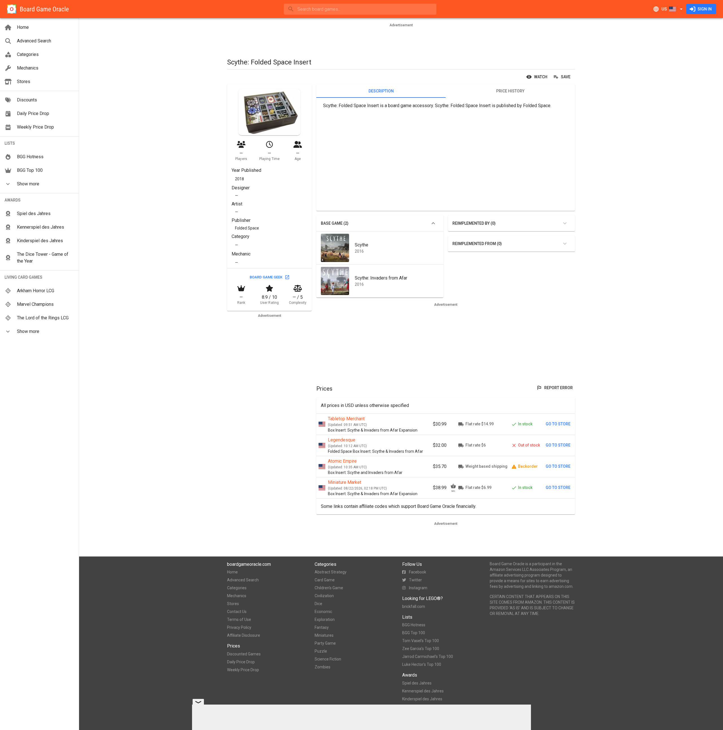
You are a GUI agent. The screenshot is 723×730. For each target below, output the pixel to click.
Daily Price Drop (241, 662)
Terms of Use (239, 619)
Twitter (415, 580)
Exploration (325, 619)
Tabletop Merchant (346, 418)
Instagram (418, 588)
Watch (540, 77)
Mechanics (236, 595)
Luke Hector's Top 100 (421, 664)
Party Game (325, 643)
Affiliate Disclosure (243, 635)
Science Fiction (328, 659)
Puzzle (321, 651)
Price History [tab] (510, 91)
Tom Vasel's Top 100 (420, 640)
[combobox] (360, 9)
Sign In (705, 9)
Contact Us (237, 611)
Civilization (324, 595)
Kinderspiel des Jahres (422, 699)
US (664, 9)
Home (232, 572)
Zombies (322, 667)
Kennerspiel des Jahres (423, 691)
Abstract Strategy (331, 572)
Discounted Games (244, 654)
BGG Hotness (413, 625)
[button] (39, 184)
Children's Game (329, 588)
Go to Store (558, 424)
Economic (323, 611)
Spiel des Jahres (417, 683)
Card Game (325, 580)
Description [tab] (381, 91)
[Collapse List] (433, 223)
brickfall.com (413, 606)
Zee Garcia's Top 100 (420, 648)
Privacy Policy (239, 627)
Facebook (417, 572)
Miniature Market (344, 482)
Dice (318, 603)
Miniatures (324, 635)
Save (565, 77)
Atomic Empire (342, 461)
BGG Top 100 (413, 633)
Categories (237, 588)
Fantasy (322, 627)
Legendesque (341, 440)
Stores (233, 603)
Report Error (558, 387)
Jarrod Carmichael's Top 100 (427, 656)
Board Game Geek (266, 277)
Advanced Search (243, 580)
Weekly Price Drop (243, 670)
